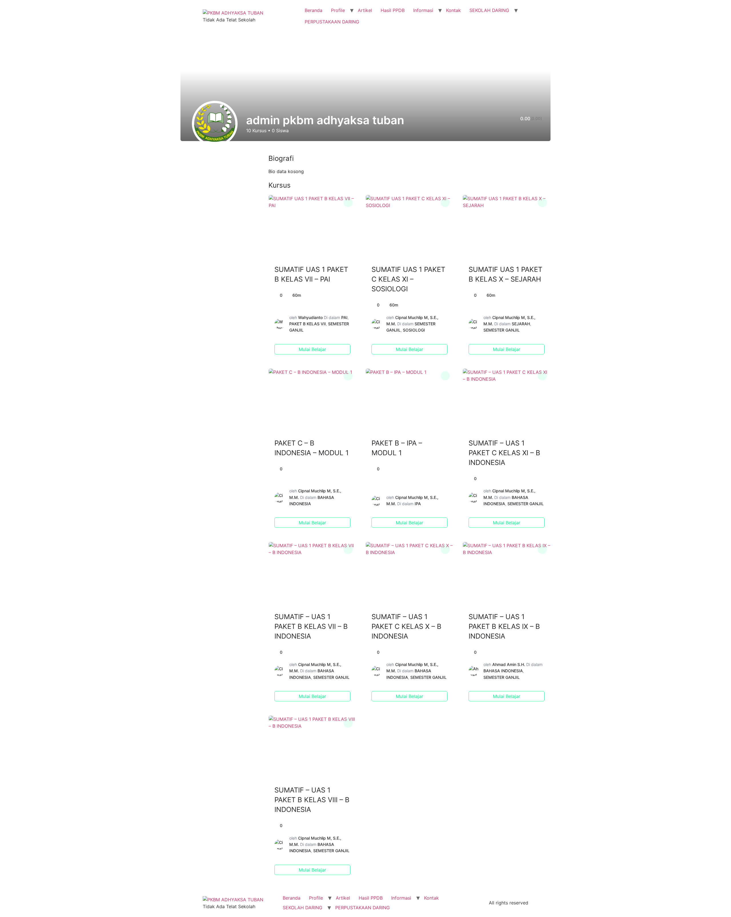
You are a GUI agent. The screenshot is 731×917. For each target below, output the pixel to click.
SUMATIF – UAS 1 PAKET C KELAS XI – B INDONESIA (504, 453)
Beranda (313, 10)
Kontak (453, 10)
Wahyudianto (310, 317)
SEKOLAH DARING (489, 10)
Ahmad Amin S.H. (508, 664)
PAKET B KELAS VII (307, 323)
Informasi (423, 10)
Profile (338, 10)
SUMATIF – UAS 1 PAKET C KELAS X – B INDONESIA (406, 626)
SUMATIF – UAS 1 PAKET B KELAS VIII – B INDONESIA (312, 800)
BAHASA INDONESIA (503, 670)
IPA (418, 503)
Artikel (365, 10)
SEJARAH (521, 323)
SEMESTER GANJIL (501, 330)
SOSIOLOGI (414, 330)
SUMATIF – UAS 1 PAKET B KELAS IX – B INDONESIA (504, 626)
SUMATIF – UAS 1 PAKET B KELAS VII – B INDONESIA (311, 626)
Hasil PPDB (393, 10)
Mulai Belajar (312, 349)
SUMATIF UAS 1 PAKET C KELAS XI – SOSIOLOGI (408, 279)
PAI (344, 317)
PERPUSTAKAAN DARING (332, 22)
